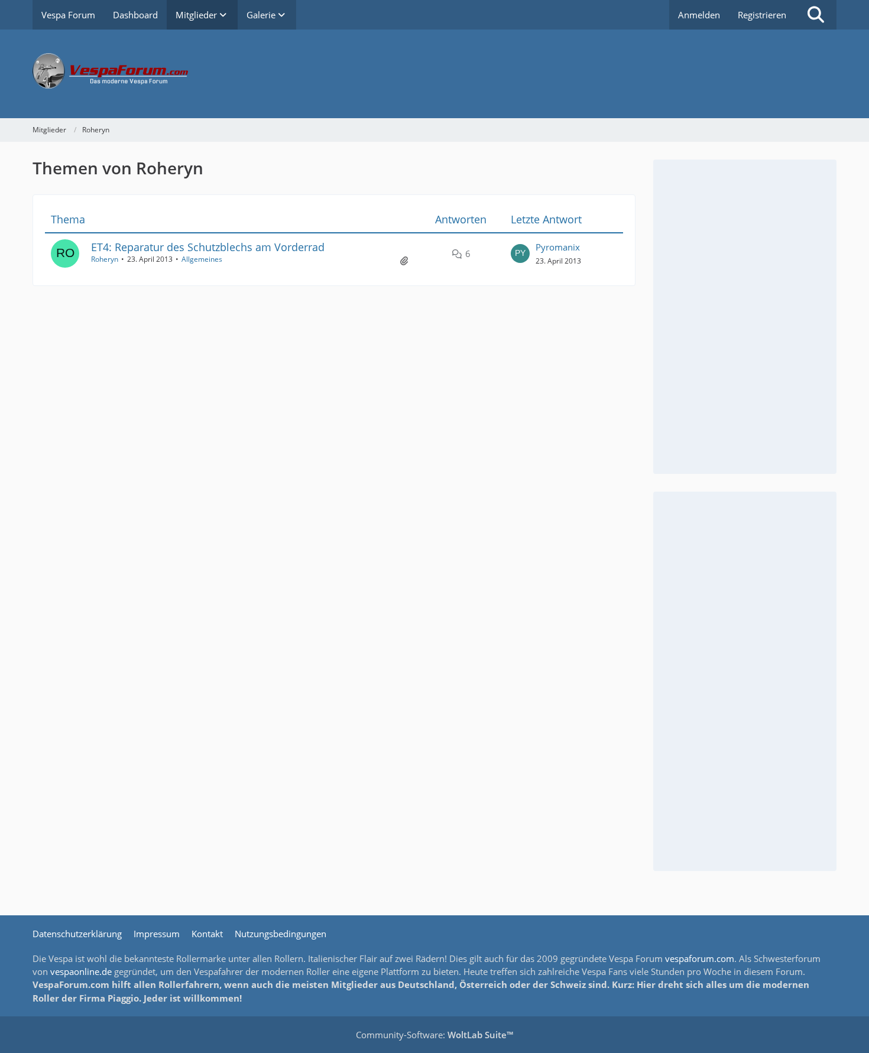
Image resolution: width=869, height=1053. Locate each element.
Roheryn (104, 259)
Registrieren (762, 15)
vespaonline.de (81, 971)
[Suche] (815, 15)
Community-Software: (434, 1035)
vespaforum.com (699, 958)
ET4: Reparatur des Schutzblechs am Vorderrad (208, 247)
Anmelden (699, 15)
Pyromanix (558, 247)
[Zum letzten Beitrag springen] (520, 253)
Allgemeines (201, 259)
